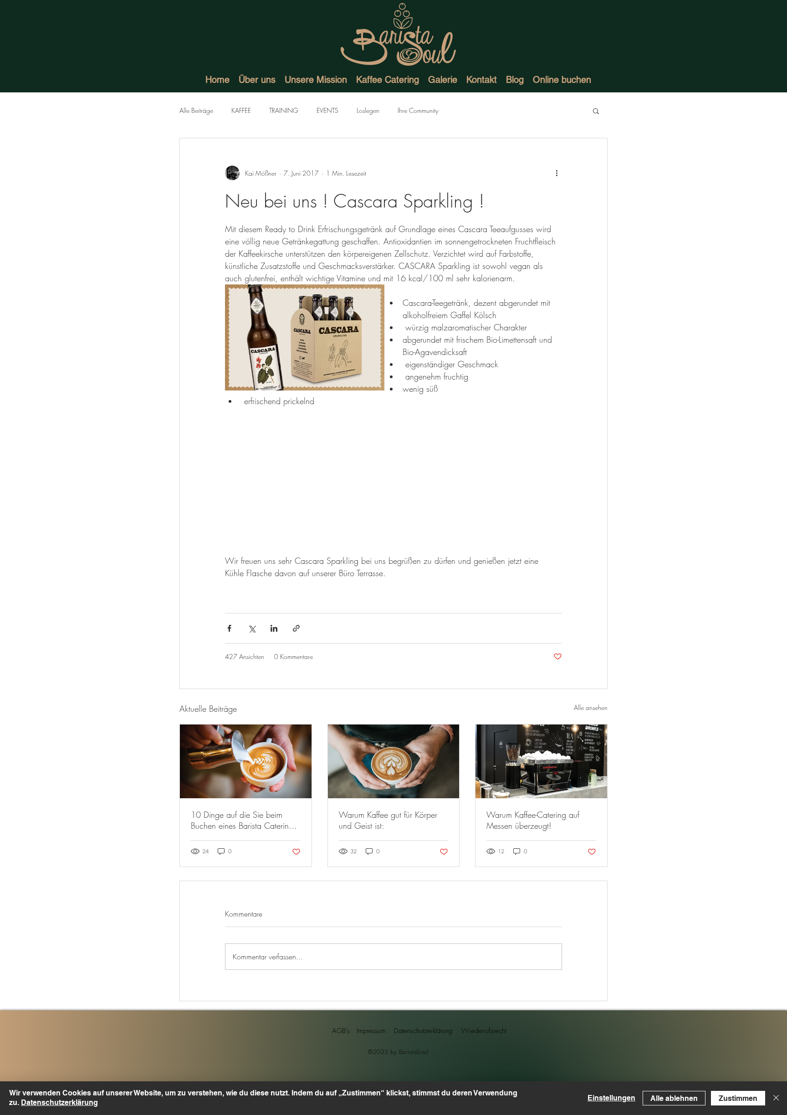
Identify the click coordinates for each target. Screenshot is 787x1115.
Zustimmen (738, 1098)
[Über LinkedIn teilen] (274, 628)
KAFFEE (241, 110)
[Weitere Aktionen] (556, 172)
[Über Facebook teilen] (229, 628)
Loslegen (368, 110)
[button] (596, 110)
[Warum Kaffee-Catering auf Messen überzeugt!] (541, 761)
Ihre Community (418, 110)
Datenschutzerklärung (59, 1102)
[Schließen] (776, 1098)
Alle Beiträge (196, 110)
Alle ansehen (591, 707)
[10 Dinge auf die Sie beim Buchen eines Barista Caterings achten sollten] (246, 761)
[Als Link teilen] (296, 628)
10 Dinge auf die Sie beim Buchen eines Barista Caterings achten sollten (243, 820)
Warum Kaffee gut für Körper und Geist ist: (388, 820)
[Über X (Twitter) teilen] (251, 628)
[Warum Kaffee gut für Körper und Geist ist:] (394, 761)
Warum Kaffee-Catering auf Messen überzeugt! (532, 820)
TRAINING (283, 110)
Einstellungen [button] (611, 1098)
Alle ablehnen (674, 1098)
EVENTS (327, 110)
